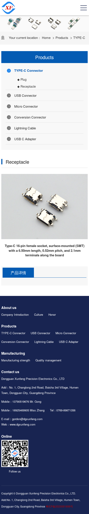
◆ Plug (22, 79)
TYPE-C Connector (28, 70)
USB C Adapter (25, 139)
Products (62, 37)
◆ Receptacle (26, 86)
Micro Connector (26, 106)
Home (46, 37)
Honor (52, 314)
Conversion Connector (30, 117)
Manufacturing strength (15, 360)
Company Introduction (15, 314)
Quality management (48, 360)
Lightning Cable (25, 128)
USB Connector (25, 95)
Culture (38, 314)
